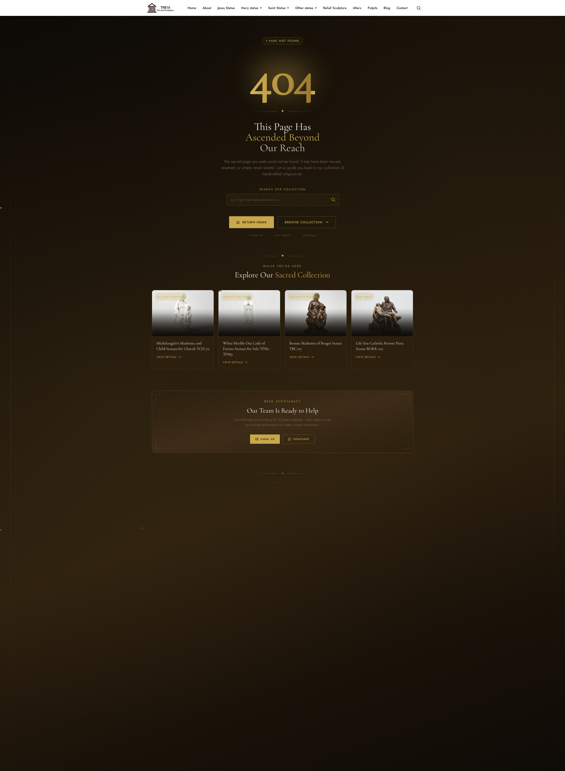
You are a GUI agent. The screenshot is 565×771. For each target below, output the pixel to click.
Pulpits (372, 8)
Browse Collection (303, 222)
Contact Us (256, 235)
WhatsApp (309, 235)
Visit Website (283, 235)
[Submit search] (333, 200)
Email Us (268, 439)
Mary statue (249, 8)
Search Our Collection (282, 189)
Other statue (304, 8)
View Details (166, 357)
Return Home (254, 222)
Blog (387, 8)
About (207, 8)
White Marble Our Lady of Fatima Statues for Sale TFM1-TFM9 (246, 349)
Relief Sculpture (335, 8)
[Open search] (418, 8)
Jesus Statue (226, 8)
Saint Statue (277, 8)
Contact (402, 8)
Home (192, 8)
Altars (357, 8)
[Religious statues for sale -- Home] (160, 8)
